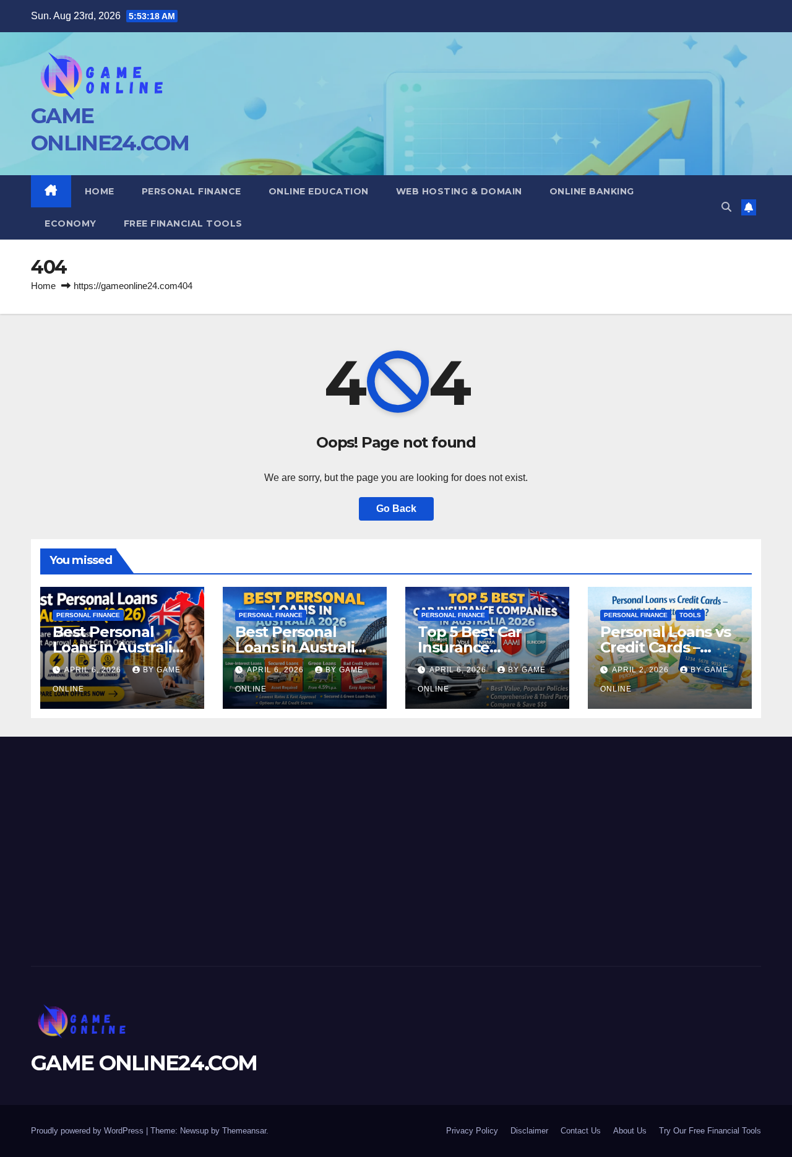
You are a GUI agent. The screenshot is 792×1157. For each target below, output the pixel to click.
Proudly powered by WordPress (88, 1130)
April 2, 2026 (641, 669)
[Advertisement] (146, 848)
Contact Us (581, 1130)
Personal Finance (191, 191)
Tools (690, 615)
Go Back (396, 508)
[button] (726, 207)
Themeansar (244, 1130)
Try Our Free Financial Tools (710, 1130)
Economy (71, 223)
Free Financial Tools (183, 223)
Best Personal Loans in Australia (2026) (299, 647)
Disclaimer (529, 1130)
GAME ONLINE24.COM (144, 1063)
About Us (630, 1130)
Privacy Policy (472, 1130)
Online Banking (591, 191)
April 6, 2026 (94, 669)
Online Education (319, 191)
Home (99, 191)
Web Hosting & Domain (459, 191)
